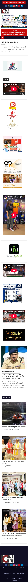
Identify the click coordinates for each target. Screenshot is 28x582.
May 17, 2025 (7, 381)
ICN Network (6, 403)
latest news (5, 32)
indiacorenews (21, 32)
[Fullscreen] (23, 94)
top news (5, 34)
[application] (14, 89)
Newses (10, 570)
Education (12, 578)
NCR (12, 510)
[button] (25, 37)
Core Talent (14, 580)
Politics (6, 576)
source (10, 34)
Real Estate (19, 578)
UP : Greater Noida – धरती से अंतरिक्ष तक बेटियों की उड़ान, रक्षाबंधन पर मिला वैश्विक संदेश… (14, 536)
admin (15, 381)
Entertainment (20, 573)
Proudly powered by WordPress (11, 568)
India (23, 34)
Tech (7, 578)
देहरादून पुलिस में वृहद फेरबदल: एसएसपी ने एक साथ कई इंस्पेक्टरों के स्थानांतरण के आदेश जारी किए (13, 376)
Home (3, 45)
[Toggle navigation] (21, 37)
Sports (11, 576)
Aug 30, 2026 (8, 429)
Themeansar (17, 570)
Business (17, 576)
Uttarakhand (10, 371)
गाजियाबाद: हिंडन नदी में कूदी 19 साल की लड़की (13, 427)
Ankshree (16, 429)
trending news (16, 34)
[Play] (5, 94)
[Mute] (20, 94)
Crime (22, 576)
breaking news (12, 32)
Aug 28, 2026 (8, 538)
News (4, 371)
